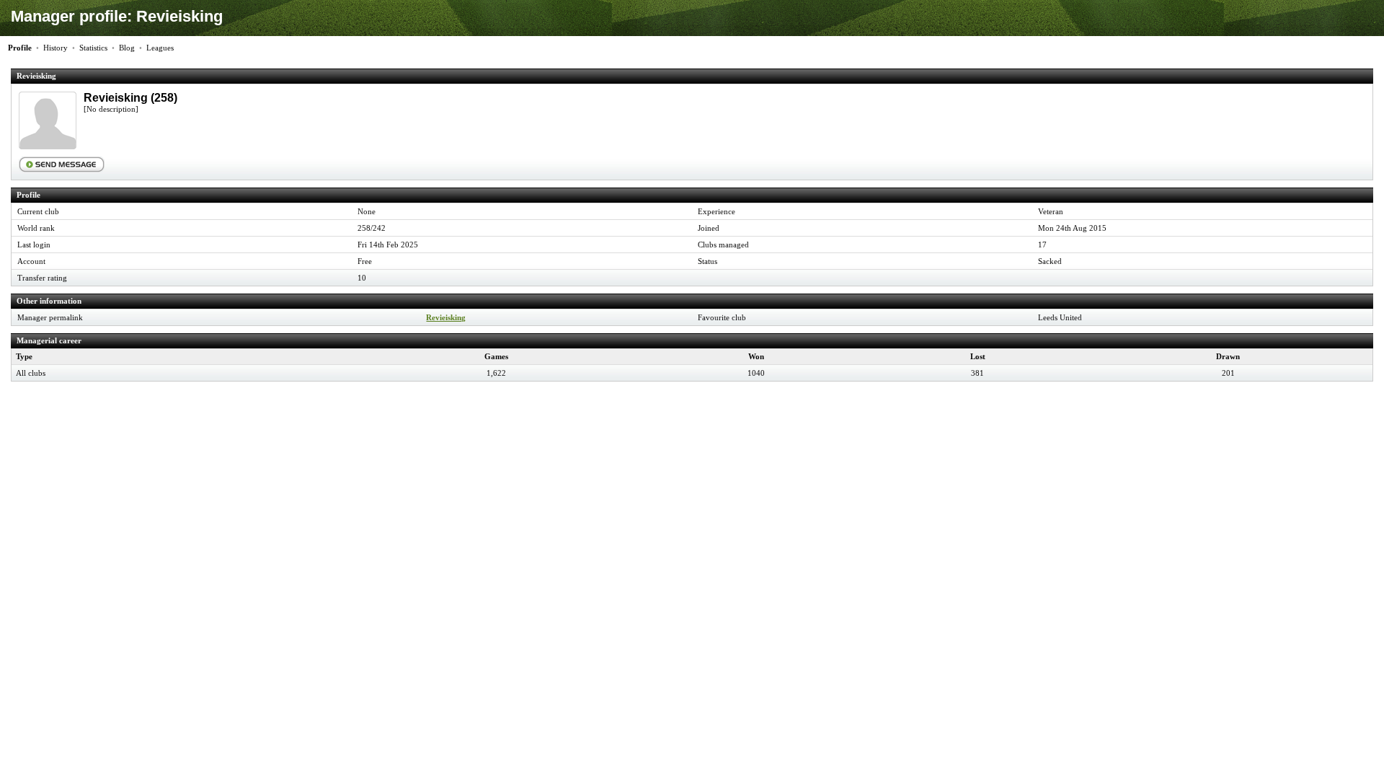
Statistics (93, 47)
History (55, 47)
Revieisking (446, 317)
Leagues (160, 47)
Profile (20, 47)
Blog (127, 47)
